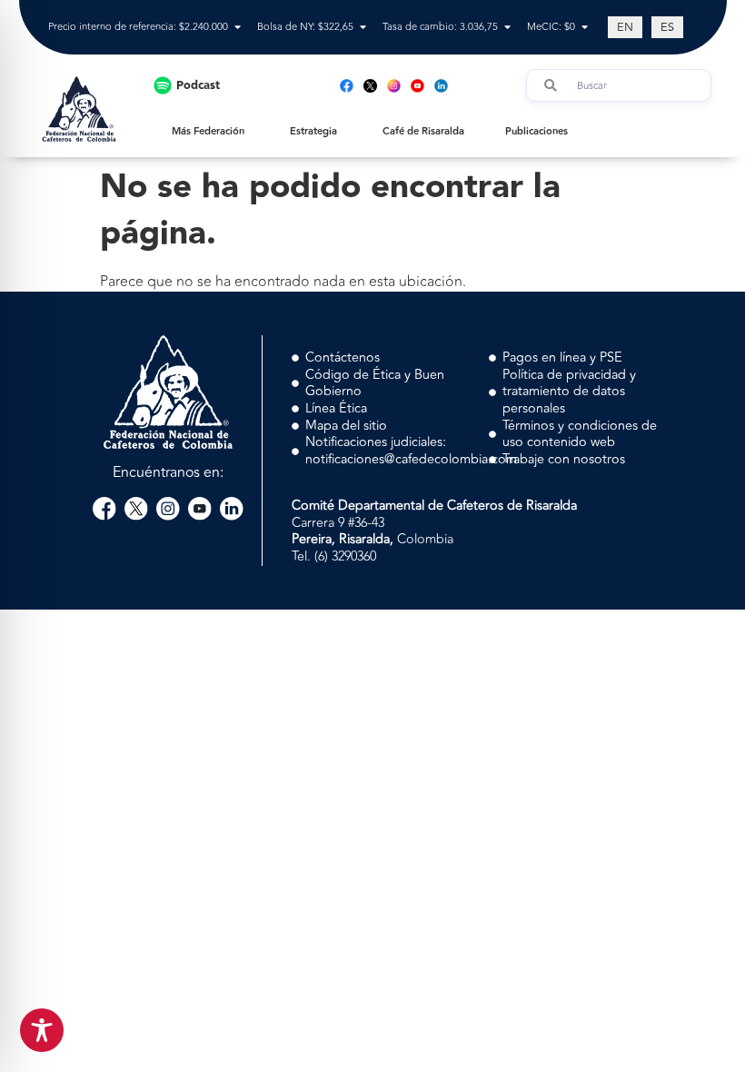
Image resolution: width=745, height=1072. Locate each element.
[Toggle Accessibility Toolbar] (41, 1030)
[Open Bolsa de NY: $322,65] (363, 28)
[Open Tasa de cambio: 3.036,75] (507, 28)
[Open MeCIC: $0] (585, 28)
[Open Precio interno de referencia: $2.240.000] (238, 28)
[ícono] (370, 86)
